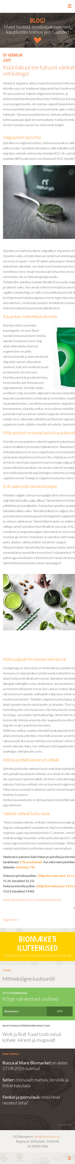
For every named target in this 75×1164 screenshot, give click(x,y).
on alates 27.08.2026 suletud (35, 1065)
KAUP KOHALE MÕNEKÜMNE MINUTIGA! (26, 1025)
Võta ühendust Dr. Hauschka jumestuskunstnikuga (37, 946)
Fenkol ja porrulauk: (21, 1097)
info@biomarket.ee (47, 1136)
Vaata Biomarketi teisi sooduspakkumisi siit (32, 899)
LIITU (60, 1011)
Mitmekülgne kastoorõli (28, 978)
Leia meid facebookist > (37, 1158)
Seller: (9, 1079)
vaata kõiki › (65, 1124)
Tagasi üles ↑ (11, 919)
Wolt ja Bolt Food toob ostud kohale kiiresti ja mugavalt (31, 1037)
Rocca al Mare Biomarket (26, 1062)
